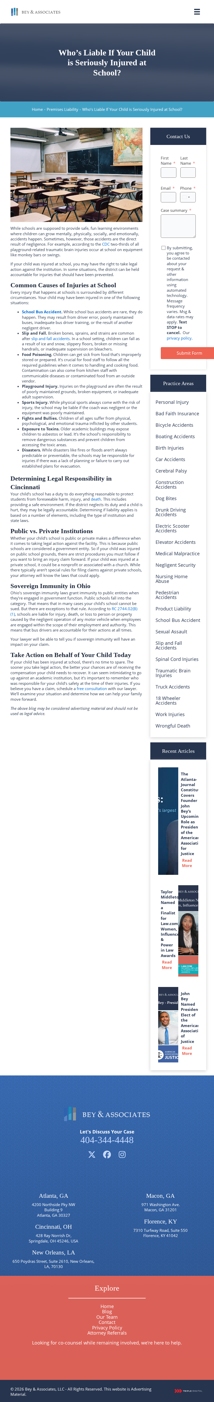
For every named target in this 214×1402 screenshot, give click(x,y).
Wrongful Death (173, 726)
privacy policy (179, 338)
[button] (92, 1154)
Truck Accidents (173, 687)
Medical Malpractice (178, 553)
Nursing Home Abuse (172, 578)
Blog (107, 1311)
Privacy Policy (107, 1327)
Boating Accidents (175, 436)
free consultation (92, 688)
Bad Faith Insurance (177, 413)
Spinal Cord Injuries (177, 659)
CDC (106, 244)
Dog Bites (166, 498)
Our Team (107, 1317)
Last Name (185, 160)
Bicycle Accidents (174, 425)
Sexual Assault (171, 631)
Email (166, 188)
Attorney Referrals (107, 1333)
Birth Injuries (170, 448)
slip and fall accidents (50, 338)
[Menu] (197, 11)
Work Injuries (170, 714)
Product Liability (173, 609)
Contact (107, 1322)
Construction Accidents (170, 484)
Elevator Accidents (176, 542)
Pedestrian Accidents (167, 594)
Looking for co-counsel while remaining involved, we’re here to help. (107, 1343)
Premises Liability (62, 109)
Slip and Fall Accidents (169, 645)
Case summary (174, 210)
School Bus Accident (41, 311)
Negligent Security (175, 565)
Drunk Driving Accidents (171, 512)
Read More (189, 863)
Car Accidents (170, 459)
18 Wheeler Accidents (168, 700)
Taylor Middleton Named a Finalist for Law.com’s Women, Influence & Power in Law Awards (171, 923)
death (96, 499)
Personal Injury (172, 402)
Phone (186, 188)
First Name (166, 160)
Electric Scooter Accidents (172, 528)
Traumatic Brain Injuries (173, 672)
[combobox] (185, 197)
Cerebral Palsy (171, 471)
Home (37, 109)
